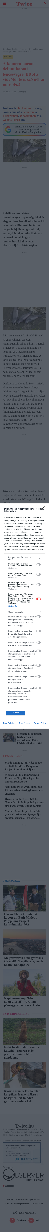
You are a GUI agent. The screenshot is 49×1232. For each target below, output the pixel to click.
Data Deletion (9, 723)
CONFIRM (15, 713)
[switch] (38, 564)
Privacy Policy (40, 723)
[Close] (43, 509)
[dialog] (24, 616)
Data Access (24, 723)
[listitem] (24, 558)
